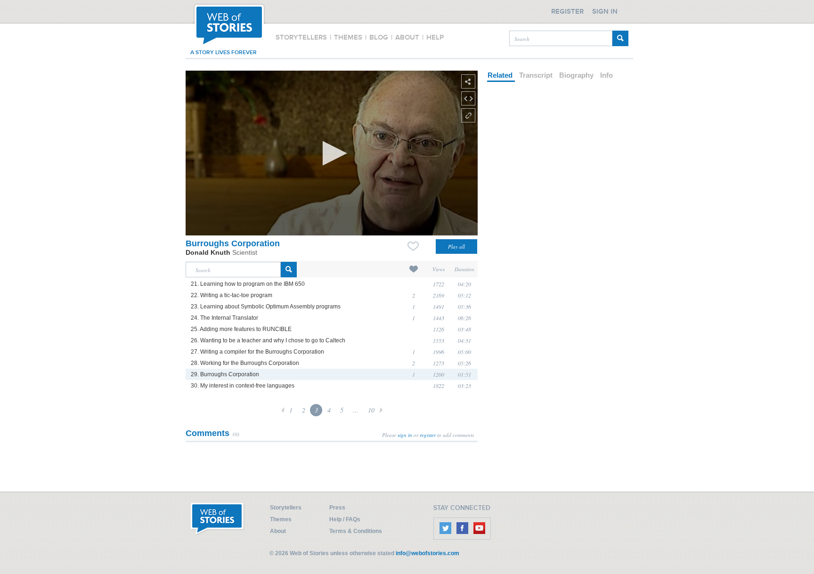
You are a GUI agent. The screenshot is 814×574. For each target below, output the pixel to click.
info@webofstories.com (427, 553)
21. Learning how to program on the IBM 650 (248, 284)
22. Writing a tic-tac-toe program (231, 295)
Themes (281, 519)
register (428, 434)
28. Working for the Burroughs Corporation (245, 363)
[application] (332, 153)
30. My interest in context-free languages (242, 385)
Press (337, 507)
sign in (405, 434)
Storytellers (285, 507)
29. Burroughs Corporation (225, 374)
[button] (332, 153)
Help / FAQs (344, 519)
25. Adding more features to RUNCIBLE (241, 329)
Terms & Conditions (355, 531)
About (278, 531)
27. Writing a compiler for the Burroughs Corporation (257, 351)
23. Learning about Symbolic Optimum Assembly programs (266, 306)
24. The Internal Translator (224, 318)
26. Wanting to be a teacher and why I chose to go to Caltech (268, 340)
